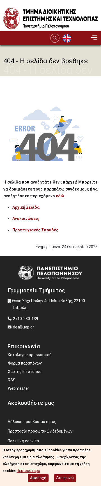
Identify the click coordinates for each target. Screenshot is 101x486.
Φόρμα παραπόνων (25, 363)
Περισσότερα (28, 470)
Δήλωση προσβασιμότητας (32, 421)
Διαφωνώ (65, 478)
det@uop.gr (23, 327)
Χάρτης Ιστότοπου (25, 371)
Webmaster (18, 388)
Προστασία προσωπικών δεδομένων (40, 431)
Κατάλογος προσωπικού (30, 355)
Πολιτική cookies (23, 441)
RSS (11, 380)
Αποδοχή (38, 478)
